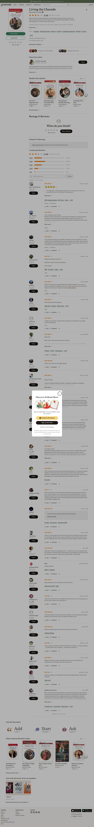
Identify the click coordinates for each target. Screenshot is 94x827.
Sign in (52, 427)
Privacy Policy (48, 433)
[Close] (59, 393)
